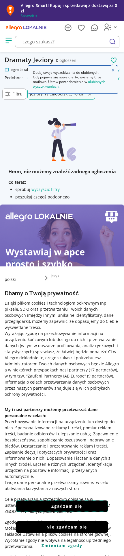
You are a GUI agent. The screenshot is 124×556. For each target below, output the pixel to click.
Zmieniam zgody (62, 545)
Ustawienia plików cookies (47, 534)
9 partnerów (100, 376)
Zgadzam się (66, 506)
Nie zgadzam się (66, 527)
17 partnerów (103, 370)
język (55, 275)
